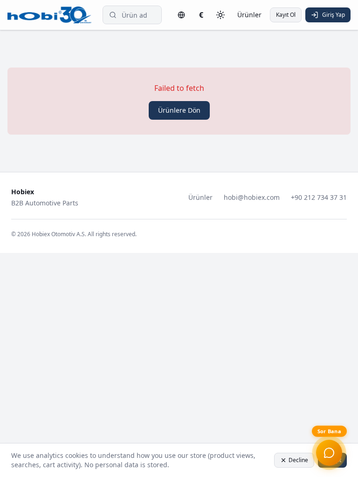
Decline (298, 460)
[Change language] (181, 15)
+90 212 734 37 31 (319, 197)
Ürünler (249, 14)
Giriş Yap (333, 15)
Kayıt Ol (286, 15)
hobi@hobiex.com (252, 197)
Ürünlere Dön (179, 110)
